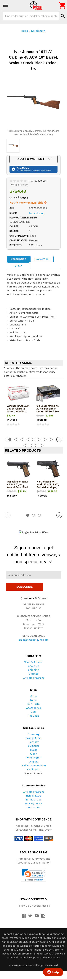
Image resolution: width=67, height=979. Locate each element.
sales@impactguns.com (33, 639)
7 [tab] (45, 439)
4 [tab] (27, 439)
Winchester (33, 757)
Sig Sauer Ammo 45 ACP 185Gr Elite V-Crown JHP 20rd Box (47, 408)
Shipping (33, 670)
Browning (33, 734)
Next (59, 439)
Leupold (33, 761)
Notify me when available (26, 202)
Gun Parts (33, 704)
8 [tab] (51, 439)
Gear (33, 711)
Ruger (33, 749)
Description (18, 259)
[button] (33, 875)
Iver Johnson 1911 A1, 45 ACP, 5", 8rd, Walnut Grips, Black (18, 484)
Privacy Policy (33, 803)
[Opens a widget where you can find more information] (53, 972)
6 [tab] (39, 439)
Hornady (33, 742)
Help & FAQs (33, 795)
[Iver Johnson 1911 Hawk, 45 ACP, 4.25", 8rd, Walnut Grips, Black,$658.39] (48, 469)
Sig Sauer (33, 745)
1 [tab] (27, 515)
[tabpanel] (19, 407)
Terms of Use (33, 799)
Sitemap (33, 673)
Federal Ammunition (33, 765)
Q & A (18, 265)
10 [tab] (24, 445)
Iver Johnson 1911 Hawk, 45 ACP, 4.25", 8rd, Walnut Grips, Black (48, 485)
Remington (33, 769)
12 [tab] (36, 445)
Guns (33, 696)
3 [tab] (21, 439)
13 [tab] (42, 445)
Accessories (33, 707)
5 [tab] (33, 439)
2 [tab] (15, 439)
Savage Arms (33, 738)
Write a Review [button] (19, 184)
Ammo (33, 700)
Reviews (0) (42, 259)
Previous (8, 439)
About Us (33, 666)
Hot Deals (33, 715)
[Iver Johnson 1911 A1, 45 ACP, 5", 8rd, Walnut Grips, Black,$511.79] (19, 469)
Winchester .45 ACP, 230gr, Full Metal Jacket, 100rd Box (18, 408)
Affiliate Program (33, 677)
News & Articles (33, 662)
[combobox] (31, 16)
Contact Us (33, 807)
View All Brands (33, 773)
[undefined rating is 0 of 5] (18, 180)
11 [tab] (30, 445)
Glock (33, 753)
